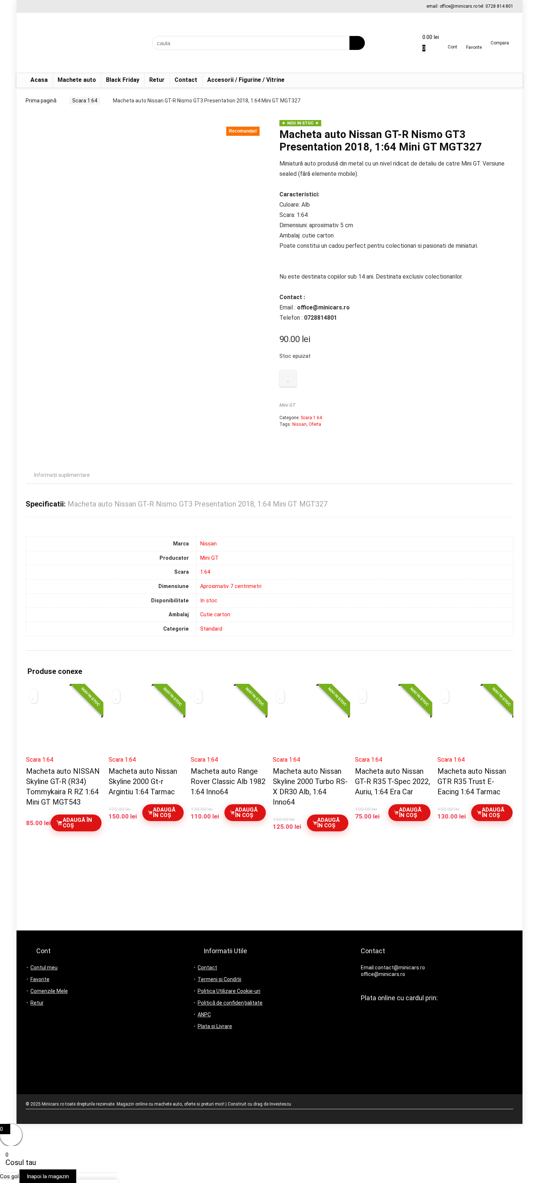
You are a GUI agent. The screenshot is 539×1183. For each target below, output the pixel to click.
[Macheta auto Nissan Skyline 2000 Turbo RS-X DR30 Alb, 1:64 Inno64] (310, 723)
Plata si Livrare (215, 1026)
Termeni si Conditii (219, 979)
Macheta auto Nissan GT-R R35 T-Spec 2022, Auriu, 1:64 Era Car (392, 781)
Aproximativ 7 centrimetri (230, 586)
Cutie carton (215, 615)
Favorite (40, 979)
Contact (186, 79)
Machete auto (77, 79)
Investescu (280, 1104)
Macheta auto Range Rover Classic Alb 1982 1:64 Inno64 (228, 781)
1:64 (205, 572)
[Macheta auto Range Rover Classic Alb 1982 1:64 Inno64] (228, 723)
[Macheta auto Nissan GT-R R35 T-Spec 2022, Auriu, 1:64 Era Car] (392, 723)
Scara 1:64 (84, 101)
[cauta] (357, 43)
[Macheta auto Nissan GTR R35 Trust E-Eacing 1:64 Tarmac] (475, 723)
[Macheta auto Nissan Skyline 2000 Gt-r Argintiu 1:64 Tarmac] (146, 723)
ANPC (204, 1014)
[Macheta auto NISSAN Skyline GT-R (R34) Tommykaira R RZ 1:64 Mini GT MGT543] (63, 723)
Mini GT (287, 405)
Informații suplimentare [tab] (62, 475)
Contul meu (44, 967)
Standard (211, 629)
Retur (157, 79)
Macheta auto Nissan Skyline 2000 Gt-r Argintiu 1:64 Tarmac (143, 781)
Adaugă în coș (77, 823)
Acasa (39, 79)
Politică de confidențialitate (230, 1003)
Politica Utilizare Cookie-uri (229, 991)
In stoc (208, 601)
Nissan (299, 424)
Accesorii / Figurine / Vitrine (246, 79)
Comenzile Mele (49, 991)
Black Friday (122, 79)
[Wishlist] (473, 40)
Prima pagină (41, 101)
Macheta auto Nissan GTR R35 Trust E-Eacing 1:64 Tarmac (471, 781)
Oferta (315, 424)
